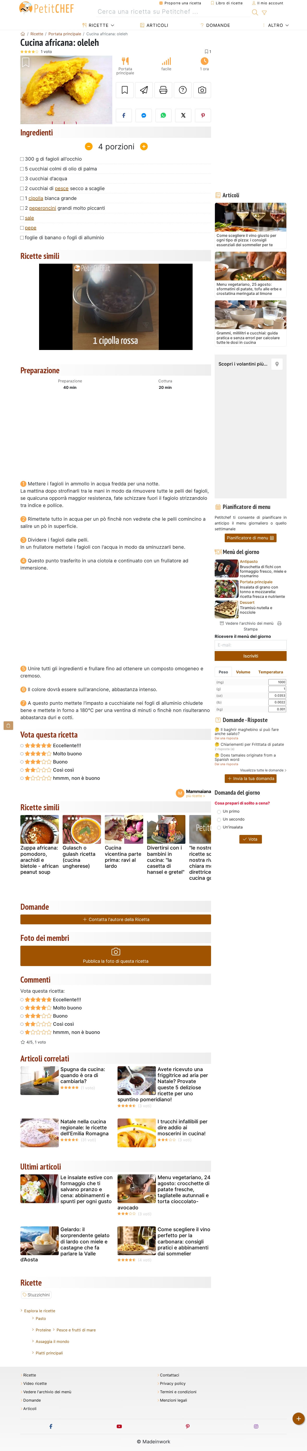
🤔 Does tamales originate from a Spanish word (245, 757)
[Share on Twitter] (183, 115)
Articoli (156, 25)
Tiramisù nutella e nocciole (256, 610)
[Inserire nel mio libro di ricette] (125, 90)
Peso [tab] (223, 672)
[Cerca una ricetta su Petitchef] (255, 11)
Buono (60, 762)
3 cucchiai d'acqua (46, 178)
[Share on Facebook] (124, 115)
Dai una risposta (226, 738)
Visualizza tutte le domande (261, 770)
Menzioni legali (173, 1400)
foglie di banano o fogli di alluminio (64, 237)
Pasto (41, 1318)
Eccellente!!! (66, 745)
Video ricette (35, 1383)
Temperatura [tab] (270, 672)
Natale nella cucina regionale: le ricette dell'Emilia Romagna (84, 1127)
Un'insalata (233, 827)
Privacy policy (173, 1383)
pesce (62, 188)
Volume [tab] (243, 672)
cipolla (36, 198)
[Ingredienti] (8, 725)
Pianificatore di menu (248, 537)
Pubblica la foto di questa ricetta (115, 961)
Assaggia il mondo (52, 1341)
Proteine (43, 1330)
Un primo (231, 811)
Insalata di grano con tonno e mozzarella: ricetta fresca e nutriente (262, 592)
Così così (63, 770)
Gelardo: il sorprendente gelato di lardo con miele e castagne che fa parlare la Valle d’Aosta (65, 1244)
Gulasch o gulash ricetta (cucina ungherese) (79, 857)
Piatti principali (49, 1353)
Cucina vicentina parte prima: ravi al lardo (123, 857)
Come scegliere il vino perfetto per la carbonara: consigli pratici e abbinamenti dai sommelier (184, 1241)
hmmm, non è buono (76, 778)
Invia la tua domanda (253, 778)
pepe (30, 228)
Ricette (98, 25)
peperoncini (42, 208)
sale (29, 218)
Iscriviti (250, 655)
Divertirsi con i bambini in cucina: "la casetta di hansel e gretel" (165, 860)
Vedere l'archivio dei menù (248, 623)
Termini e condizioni (178, 1392)
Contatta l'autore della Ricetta (118, 919)
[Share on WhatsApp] (163, 115)
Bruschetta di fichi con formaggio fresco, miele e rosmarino (263, 571)
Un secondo (234, 819)
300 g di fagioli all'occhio (53, 159)
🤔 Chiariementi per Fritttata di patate (249, 744)
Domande (217, 25)
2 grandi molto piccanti (65, 208)
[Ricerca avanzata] (264, 13)
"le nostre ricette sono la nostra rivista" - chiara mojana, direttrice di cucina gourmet (208, 863)
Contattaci (169, 1375)
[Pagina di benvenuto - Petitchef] (22, 33)
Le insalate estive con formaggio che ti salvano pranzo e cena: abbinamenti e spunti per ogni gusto (86, 1189)
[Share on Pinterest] (203, 115)
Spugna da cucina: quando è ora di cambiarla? (82, 1075)
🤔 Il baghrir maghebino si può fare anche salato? (247, 732)
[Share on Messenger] (144, 115)
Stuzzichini (39, 1294)
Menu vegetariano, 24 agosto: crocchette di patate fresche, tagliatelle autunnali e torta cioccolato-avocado (164, 1192)
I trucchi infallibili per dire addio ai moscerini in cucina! (182, 1127)
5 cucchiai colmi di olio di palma (61, 169)
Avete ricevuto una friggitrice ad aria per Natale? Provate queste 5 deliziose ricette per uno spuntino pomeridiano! (163, 1084)
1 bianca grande (51, 198)
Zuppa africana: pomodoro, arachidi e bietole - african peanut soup (39, 860)
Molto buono (67, 754)
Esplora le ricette (39, 1310)
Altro (275, 25)
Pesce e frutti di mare (76, 1330)
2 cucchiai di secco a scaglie (65, 188)
